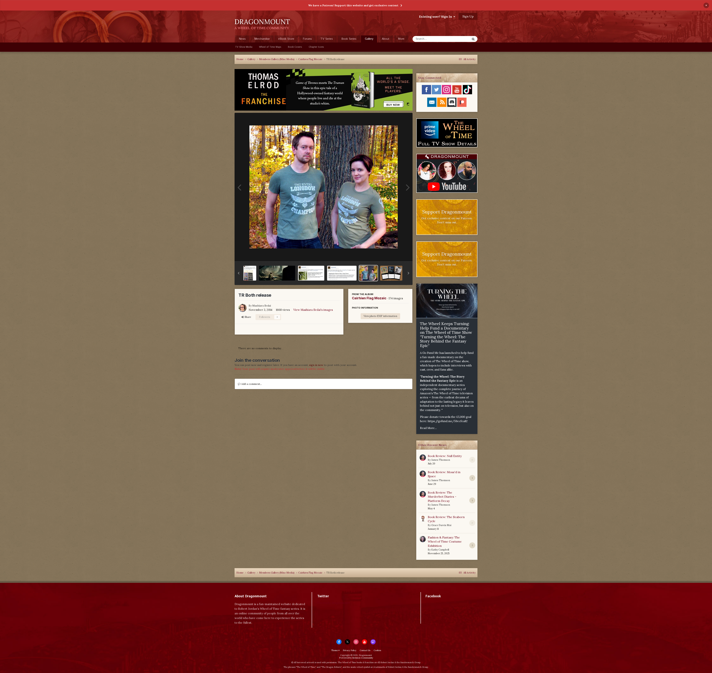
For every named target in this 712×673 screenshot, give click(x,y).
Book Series (348, 39)
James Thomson (440, 459)
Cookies (377, 650)
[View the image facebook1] (249, 273)
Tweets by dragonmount (333, 603)
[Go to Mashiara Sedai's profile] (242, 308)
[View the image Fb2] (311, 273)
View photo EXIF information (380, 316)
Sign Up (468, 16)
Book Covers (295, 47)
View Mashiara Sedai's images (313, 310)
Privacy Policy (349, 650)
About (385, 39)
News (242, 39)
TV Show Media (243, 47)
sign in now (316, 365)
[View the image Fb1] (342, 273)
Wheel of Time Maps (270, 47)
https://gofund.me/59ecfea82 (448, 421)
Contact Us (365, 650)
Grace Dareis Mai (441, 525)
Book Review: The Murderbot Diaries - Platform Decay (442, 497)
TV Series (326, 39)
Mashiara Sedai (261, 305)
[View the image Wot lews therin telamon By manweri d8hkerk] (277, 273)
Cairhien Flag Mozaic (369, 298)
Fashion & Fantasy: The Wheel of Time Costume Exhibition (445, 542)
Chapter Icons (316, 47)
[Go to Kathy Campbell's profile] (423, 539)
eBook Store (286, 39)
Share (247, 317)
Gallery (369, 39)
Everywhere (458, 38)
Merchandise (262, 39)
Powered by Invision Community (356, 657)
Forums (307, 39)
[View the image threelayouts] (391, 273)
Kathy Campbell (440, 549)
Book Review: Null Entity (445, 456)
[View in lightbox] (323, 186)
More (401, 39)
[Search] (473, 39)
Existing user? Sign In (436, 16)
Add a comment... (251, 384)
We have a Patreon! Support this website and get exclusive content (353, 5)
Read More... (428, 428)
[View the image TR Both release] (368, 273)
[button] (239, 273)
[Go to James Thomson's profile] (423, 457)
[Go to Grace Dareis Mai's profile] (423, 518)
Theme (334, 650)
